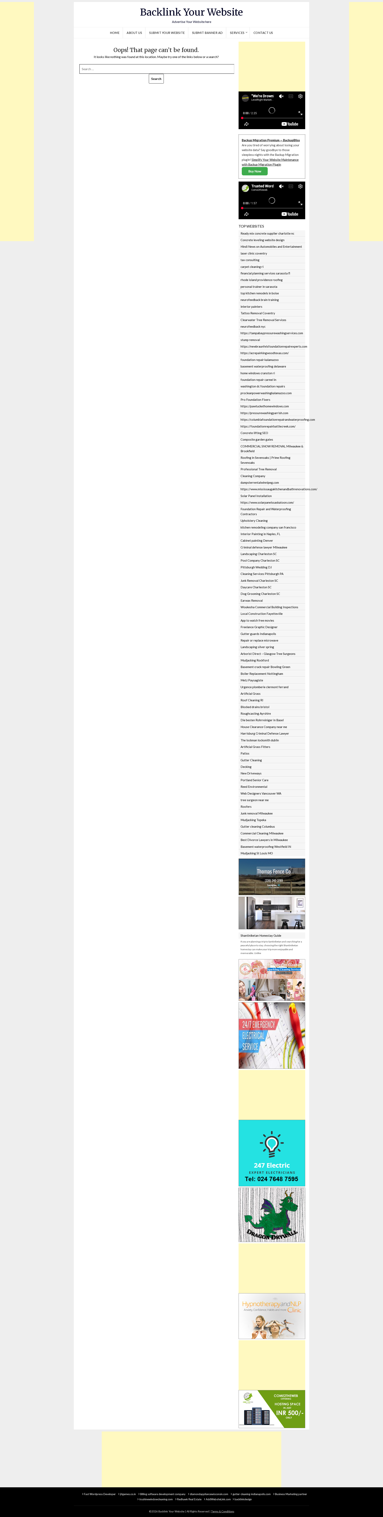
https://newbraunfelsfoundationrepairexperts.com (273, 346)
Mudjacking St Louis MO (257, 853)
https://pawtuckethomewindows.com (265, 406)
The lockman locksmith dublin (260, 740)
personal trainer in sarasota (259, 286)
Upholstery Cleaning (254, 520)
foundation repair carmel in (258, 379)
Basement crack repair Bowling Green (265, 667)
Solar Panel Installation (256, 496)
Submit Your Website (167, 32)
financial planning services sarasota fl (265, 273)
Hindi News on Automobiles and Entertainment (271, 246)
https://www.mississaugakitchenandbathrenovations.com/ (273, 489)
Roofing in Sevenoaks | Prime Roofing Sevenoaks (265, 460)
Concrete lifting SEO (254, 433)
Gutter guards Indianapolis (258, 634)
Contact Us (263, 32)
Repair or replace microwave (259, 640)
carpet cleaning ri (252, 266)
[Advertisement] (17, 62)
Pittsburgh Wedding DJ (256, 567)
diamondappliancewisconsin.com (209, 1494)
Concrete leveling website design (262, 240)
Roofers (246, 806)
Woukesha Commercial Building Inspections (269, 607)
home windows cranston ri (258, 373)
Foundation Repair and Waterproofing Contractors (266, 511)
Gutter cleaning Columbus (258, 826)
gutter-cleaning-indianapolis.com (252, 1494)
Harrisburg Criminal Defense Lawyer (265, 733)
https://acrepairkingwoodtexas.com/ (265, 353)
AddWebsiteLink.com (218, 1499)
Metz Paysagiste (252, 680)
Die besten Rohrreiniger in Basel (262, 720)
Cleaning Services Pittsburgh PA (262, 574)
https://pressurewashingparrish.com (264, 413)
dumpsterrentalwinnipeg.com (260, 482)
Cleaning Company (253, 476)
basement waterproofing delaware (263, 366)
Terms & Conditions (222, 1511)
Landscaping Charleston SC (259, 554)
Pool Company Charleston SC (260, 560)
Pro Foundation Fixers (255, 399)
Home (114, 32)
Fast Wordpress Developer (100, 1494)
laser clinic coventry (254, 253)
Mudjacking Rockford (255, 660)
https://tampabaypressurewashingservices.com (272, 333)
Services (237, 32)
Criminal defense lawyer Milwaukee (264, 547)
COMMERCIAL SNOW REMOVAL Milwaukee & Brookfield (272, 448)
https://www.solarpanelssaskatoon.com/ (267, 502)
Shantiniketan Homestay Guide (261, 935)
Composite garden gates (257, 439)
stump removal (250, 340)
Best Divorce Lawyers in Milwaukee (264, 840)
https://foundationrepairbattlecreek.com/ (268, 426)
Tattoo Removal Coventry (258, 313)
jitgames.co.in (128, 1494)
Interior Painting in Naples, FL (260, 534)
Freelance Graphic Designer (259, 627)
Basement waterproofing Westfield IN (266, 846)
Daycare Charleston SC (256, 587)
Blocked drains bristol (255, 707)
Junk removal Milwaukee (257, 813)
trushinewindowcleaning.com (156, 1499)
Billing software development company (163, 1494)
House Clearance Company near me (264, 727)
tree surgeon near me (255, 800)
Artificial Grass (251, 693)
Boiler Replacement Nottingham (262, 673)
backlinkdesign (243, 1499)
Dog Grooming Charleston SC (260, 593)
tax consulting (250, 260)
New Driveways (251, 773)
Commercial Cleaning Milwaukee (262, 833)
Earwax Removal (252, 600)
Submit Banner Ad (207, 32)
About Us (134, 32)
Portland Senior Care (254, 780)
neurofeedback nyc (253, 326)
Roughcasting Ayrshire (256, 713)
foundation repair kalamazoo (260, 360)
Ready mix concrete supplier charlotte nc (267, 233)
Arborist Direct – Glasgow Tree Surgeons (268, 653)
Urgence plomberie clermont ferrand (264, 687)
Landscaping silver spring (257, 647)
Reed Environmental (254, 786)
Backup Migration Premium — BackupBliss (271, 140)
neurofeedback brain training (260, 300)
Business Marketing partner (291, 1494)
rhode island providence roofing (262, 280)
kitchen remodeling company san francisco (268, 527)
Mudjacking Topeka (253, 820)
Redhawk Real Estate (189, 1499)
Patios (245, 753)
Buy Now (254, 171)
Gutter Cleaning (251, 760)
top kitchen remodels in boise (260, 293)
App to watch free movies (257, 620)
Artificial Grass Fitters (255, 747)
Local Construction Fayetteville (262, 613)
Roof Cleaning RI (252, 700)
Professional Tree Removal (259, 469)
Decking (246, 766)
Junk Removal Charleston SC (259, 580)
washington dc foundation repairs (263, 386)
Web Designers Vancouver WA (261, 793)
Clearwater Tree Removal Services (263, 320)
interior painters (251, 306)
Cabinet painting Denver (257, 540)
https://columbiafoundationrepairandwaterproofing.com (273, 419)
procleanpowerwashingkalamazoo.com (266, 393)
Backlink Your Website (191, 12)
